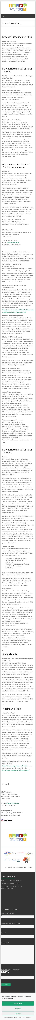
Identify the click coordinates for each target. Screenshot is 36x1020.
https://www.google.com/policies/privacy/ (15, 770)
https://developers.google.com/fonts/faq (15, 766)
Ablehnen (18, 1008)
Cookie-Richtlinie (8, 1017)
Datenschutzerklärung (19, 1017)
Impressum (29, 1017)
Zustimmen (18, 1013)
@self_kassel (8, 820)
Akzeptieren (18, 1003)
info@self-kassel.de (13, 242)
